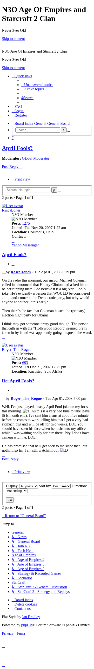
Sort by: (45, 486)
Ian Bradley (31, 617)
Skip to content (13, 39)
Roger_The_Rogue (16, 349)
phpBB (26, 625)
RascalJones (11, 210)
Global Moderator (35, 158)
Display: (13, 486)
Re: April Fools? (18, 380)
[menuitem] (37, 85)
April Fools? (17, 148)
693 (25, 363)
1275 (26, 223)
